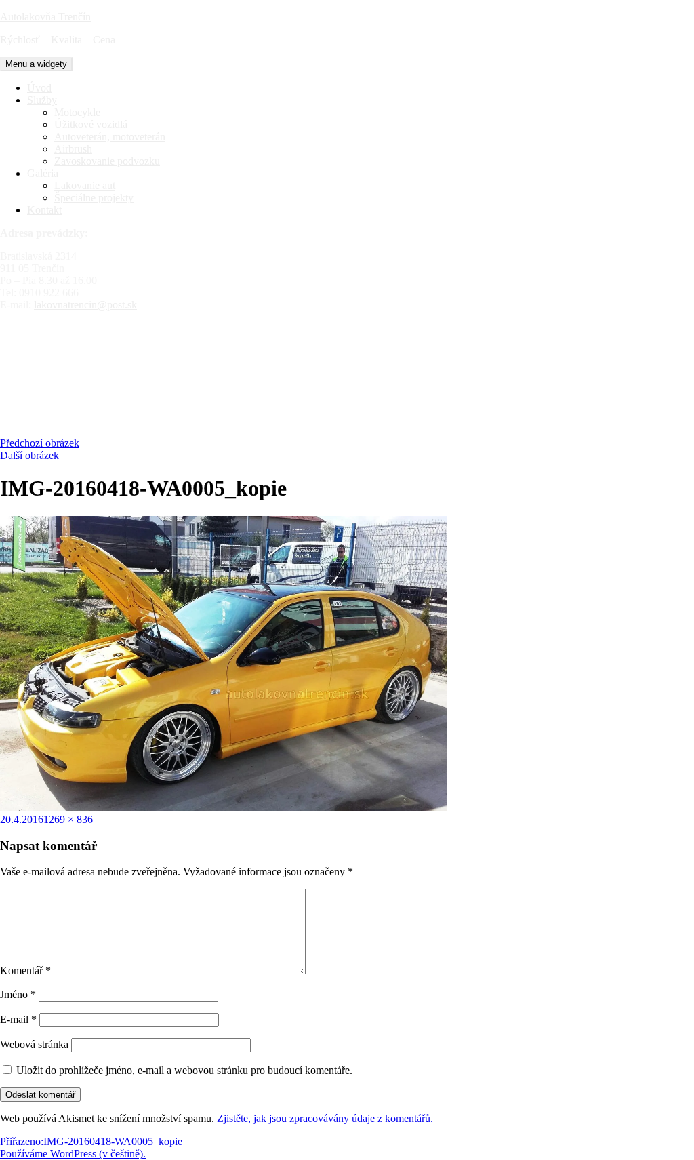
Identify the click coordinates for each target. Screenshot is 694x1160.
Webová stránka (34, 1044)
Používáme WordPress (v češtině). (73, 1153)
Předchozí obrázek (39, 443)
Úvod (39, 88)
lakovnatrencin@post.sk (85, 305)
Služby (42, 100)
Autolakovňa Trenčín (45, 16)
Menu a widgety (36, 64)
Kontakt (44, 210)
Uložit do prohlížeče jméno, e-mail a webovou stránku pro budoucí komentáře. (184, 1070)
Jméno (18, 994)
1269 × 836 (68, 819)
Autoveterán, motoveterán (109, 136)
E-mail (18, 1019)
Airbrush (73, 149)
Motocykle (77, 112)
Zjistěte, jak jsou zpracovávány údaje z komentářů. (325, 1118)
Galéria (42, 173)
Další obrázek (29, 455)
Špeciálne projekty (94, 197)
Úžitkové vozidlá (90, 124)
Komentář (25, 970)
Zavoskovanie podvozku (107, 161)
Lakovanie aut (84, 185)
